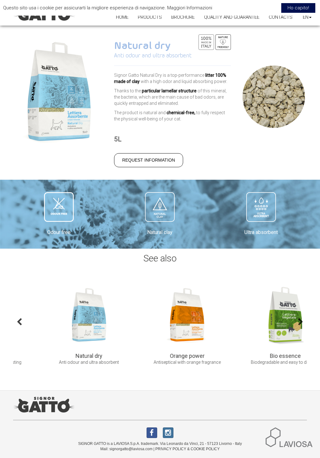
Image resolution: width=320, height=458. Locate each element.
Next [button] (301, 321)
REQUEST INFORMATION (148, 160)
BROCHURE (183, 17)
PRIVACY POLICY (170, 449)
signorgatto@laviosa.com (130, 449)
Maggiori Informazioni (189, 8)
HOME (122, 17)
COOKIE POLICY (205, 449)
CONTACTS (280, 17)
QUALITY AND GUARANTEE (231, 17)
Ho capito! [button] (298, 8)
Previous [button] (19, 321)
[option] (62, 326)
